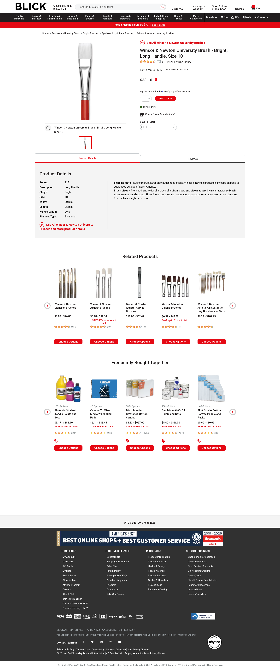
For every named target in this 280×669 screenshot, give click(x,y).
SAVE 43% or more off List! (104, 322)
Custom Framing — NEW (75, 608)
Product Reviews (157, 575)
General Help (113, 556)
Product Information (159, 556)
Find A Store (69, 575)
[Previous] (47, 305)
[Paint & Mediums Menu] (19, 21)
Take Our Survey (115, 594)
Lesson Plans (195, 589)
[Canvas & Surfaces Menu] (37, 21)
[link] (59, 9)
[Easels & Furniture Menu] (108, 21)
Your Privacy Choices (138, 649)
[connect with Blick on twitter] (92, 643)
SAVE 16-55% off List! (209, 426)
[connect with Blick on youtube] (119, 643)
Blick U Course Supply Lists (202, 580)
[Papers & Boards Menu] (90, 21)
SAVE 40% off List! (171, 426)
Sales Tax (112, 566)
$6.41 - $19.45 (98, 422)
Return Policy (114, 570)
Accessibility (98, 649)
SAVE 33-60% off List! (101, 426)
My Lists (67, 570)
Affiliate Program (71, 584)
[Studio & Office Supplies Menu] (161, 21)
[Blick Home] (32, 7)
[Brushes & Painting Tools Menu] (54, 21)
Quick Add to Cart (197, 561)
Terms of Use (83, 649)
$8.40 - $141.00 (171, 422)
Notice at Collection (116, 649)
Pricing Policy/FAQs (117, 575)
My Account (69, 556)
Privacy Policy (65, 649)
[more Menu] (196, 21)
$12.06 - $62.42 (135, 316)
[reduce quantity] (143, 98)
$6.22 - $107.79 (207, 316)
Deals (248, 17)
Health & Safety (156, 566)
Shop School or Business (201, 556)
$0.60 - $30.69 (206, 422)
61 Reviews (168, 62)
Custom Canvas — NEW (75, 603)
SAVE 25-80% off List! (137, 426)
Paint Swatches (156, 570)
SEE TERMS (158, 24)
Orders (239, 9)
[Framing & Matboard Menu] (125, 21)
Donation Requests (117, 580)
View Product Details (177, 69)
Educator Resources (199, 584)
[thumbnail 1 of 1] (85, 142)
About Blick (69, 594)
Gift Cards (68, 566)
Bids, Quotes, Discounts (200, 566)
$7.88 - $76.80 (62, 316)
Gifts (236, 17)
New (226, 17)
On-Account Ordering (199, 570)
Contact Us (112, 589)
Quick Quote (194, 575)
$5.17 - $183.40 (63, 422)
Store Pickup (69, 580)
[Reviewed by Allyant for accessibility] (214, 642)
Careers (67, 589)
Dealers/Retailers (197, 594)
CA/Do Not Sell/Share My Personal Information (81, 653)
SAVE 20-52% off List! (66, 426)
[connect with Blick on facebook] (83, 643)
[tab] (87, 158)
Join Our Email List (72, 598)
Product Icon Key (157, 561)
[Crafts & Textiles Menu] (178, 21)
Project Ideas (155, 584)
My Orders (68, 561)
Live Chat (111, 584)
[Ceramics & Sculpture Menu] (143, 21)
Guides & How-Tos (158, 580)
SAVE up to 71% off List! (174, 320)
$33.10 (146, 80)
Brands (210, 17)
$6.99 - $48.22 (170, 316)
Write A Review (183, 62)
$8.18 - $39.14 (98, 316)
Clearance (262, 17)
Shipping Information (118, 561)
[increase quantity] (149, 98)
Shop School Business (219, 7)
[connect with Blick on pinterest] (110, 643)
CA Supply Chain (114, 653)
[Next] (232, 305)
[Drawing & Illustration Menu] (72, 21)
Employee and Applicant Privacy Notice (145, 653)
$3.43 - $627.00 (135, 422)
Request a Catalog (158, 589)
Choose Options (68, 341)
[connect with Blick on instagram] (101, 643)
